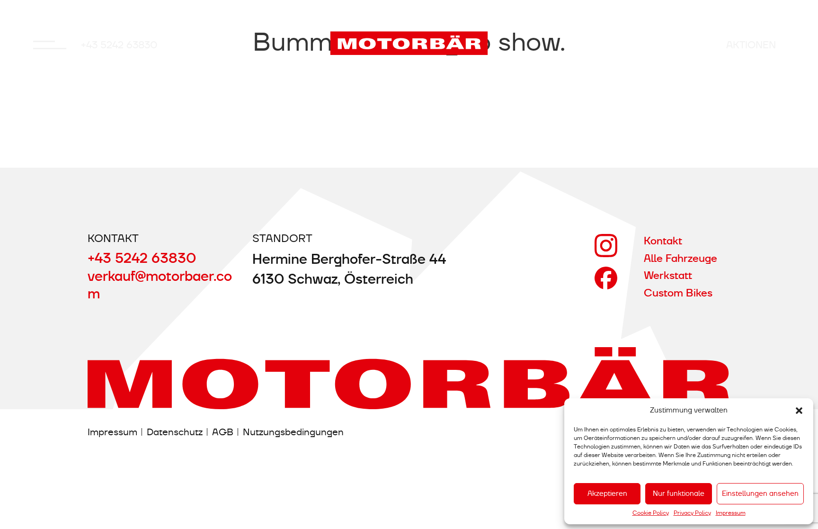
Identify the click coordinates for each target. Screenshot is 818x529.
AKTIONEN (751, 45)
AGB (222, 431)
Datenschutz (175, 431)
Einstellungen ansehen (760, 493)
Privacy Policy (692, 513)
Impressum (731, 513)
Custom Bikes (678, 293)
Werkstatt (668, 275)
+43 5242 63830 (119, 45)
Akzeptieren (607, 493)
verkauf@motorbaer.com (160, 285)
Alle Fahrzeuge (680, 258)
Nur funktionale (678, 493)
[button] (799, 410)
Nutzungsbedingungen (293, 431)
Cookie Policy (650, 513)
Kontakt (663, 241)
